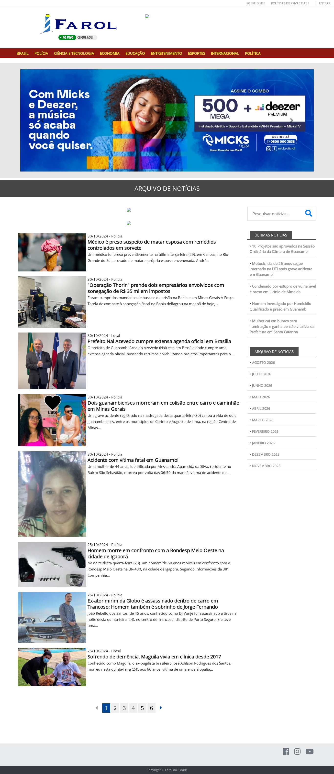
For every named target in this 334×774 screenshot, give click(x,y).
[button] (42, 120)
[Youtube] (309, 751)
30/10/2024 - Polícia (152, 242)
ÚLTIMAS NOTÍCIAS (271, 235)
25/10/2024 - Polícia (156, 550)
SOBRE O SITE (255, 3)
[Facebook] (286, 751)
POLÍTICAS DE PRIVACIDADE (290, 3)
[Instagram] (297, 751)
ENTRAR (324, 3)
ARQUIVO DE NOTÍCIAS (274, 351)
